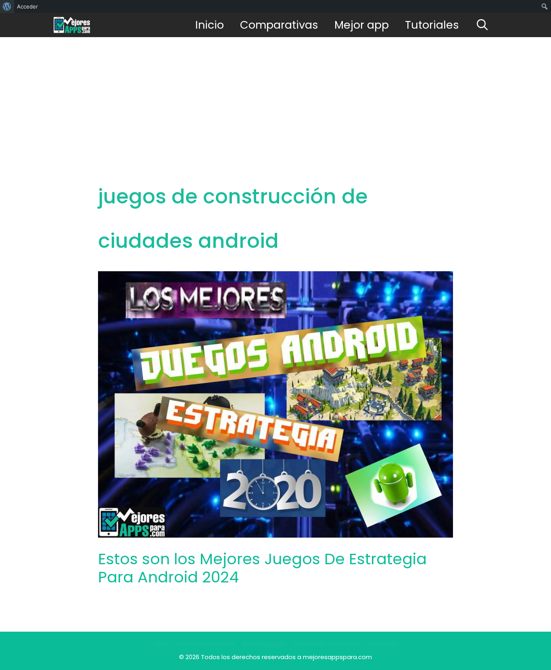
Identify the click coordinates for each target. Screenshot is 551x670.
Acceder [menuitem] (27, 6)
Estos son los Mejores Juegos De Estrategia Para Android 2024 (262, 568)
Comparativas (279, 24)
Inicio (209, 24)
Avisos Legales (264, 644)
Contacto (382, 644)
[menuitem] (7, 6)
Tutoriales (432, 24)
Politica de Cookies (206, 644)
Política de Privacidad (326, 644)
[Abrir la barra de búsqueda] (482, 25)
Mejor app (361, 24)
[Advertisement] (275, 97)
